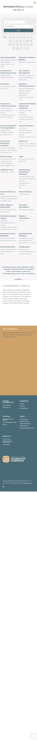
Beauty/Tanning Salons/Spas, (8, 196)
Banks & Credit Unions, (25, 130)
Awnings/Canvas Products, (8, 159)
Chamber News (6, 439)
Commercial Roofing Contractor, (25, 112)
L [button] (23, 41)
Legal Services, (29, 159)
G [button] (31, 37)
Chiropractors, (32, 143)
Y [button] (24, 48)
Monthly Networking (25, 423)
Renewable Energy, (6, 209)
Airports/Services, (24, 249)
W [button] (17, 48)
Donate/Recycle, (24, 238)
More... (2, 66)
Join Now (22, 403)
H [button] (10, 41)
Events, (21, 79)
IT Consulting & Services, (7, 115)
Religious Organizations (24, 217)
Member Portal (24, 408)
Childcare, (3, 198)
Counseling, (3, 200)
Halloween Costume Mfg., (26, 176)
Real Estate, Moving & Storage (8, 217)
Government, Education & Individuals (5, 143)
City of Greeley (6, 405)
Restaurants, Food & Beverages (7, 235)
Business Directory (9, 267)
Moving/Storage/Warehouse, (27, 251)
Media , (12, 64)
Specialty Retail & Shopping (25, 235)
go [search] (19, 30)
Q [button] (17, 44)
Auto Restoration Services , (8, 86)
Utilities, (14, 209)
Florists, (31, 238)
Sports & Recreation (7, 247)
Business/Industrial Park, (7, 223)
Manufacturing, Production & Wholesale (24, 172)
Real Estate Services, (6, 229)
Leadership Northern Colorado (8, 419)
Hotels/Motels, (4, 172)
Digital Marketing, (5, 62)
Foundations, (4, 132)
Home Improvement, (6, 163)
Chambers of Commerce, (26, 97)
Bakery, (2, 238)
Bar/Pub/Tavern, (10, 238)
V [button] (13, 48)
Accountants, (23, 128)
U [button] (31, 44)
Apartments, (4, 220)
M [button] (27, 41)
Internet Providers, (5, 108)
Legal (21, 156)
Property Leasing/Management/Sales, (8, 226)
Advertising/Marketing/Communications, (12, 60)
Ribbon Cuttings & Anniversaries (7, 441)
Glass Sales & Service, (25, 242)
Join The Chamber (28, 273)
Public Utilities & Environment (6, 206)
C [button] (17, 37)
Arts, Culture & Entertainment (24, 72)
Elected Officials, (12, 150)
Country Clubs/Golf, (6, 249)
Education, (3, 150)
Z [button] (28, 48)
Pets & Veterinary (25, 192)
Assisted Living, (23, 143)
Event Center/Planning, (26, 77)
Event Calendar (24, 419)
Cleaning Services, (12, 198)
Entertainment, (31, 75)
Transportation (24, 247)
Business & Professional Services (27, 85)
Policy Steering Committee (10, 422)
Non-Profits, (3, 134)
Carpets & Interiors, (6, 161)
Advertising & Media (8, 57)
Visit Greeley (6, 407)
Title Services (23, 161)
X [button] (21, 48)
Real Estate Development (24, 206)
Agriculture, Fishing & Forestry (27, 59)
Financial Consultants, (25, 137)
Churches (22, 220)
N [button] (31, 41)
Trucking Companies (25, 253)
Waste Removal (5, 212)
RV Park (12, 172)
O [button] (9, 44)
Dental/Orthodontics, (25, 145)
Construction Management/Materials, (26, 116)
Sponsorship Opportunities (27, 428)
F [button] (27, 37)
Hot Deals (14, 269)
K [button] (20, 41)
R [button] (21, 44)
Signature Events (24, 421)
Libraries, (11, 132)
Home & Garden (6, 156)
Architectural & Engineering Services (8, 72)
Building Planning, (5, 75)
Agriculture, (22, 62)
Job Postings (16, 271)
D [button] (20, 37)
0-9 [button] (5, 37)
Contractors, (22, 119)
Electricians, (30, 119)
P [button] (13, 44)
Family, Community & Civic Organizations (8, 127)
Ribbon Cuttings (24, 425)
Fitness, (2, 251)
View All (5, 424)
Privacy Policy (27, 483)
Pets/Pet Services (24, 194)
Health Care (23, 141)
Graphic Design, (5, 64)
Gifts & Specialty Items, (25, 240)
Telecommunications (6, 117)
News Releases (22, 267)
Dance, (14, 249)
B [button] (13, 37)
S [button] (24, 44)
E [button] (24, 37)
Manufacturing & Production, (27, 179)
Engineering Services (6, 77)
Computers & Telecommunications (8, 105)
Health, (34, 145)
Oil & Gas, (22, 181)
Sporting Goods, (10, 251)
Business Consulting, (25, 90)
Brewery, (9, 240)
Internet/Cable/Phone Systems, (6, 112)
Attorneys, (22, 159)
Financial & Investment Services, (25, 133)
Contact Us (26, 271)
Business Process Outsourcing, (24, 94)
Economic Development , (7, 148)
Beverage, (3, 240)
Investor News (6, 444)
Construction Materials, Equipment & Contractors (27, 106)
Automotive (4, 84)
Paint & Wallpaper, (5, 165)
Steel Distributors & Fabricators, (24, 184)
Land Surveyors (30, 62)
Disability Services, (5, 130)
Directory (22, 406)
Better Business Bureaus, (26, 88)
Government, (4, 152)
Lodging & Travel (6, 170)
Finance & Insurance (26, 126)
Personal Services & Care (7, 193)
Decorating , (22, 75)
